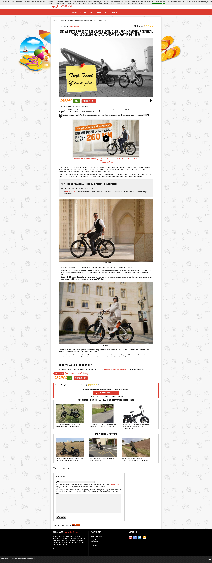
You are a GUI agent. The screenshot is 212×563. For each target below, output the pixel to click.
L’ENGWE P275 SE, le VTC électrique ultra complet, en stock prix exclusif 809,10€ (103, 425)
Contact (55, 549)
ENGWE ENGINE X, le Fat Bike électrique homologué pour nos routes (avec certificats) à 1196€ (135, 426)
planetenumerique (74, 26)
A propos (61, 549)
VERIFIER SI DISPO (88, 101)
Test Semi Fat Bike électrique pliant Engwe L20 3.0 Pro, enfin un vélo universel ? (69, 459)
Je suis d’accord (158, 3)
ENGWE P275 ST (71, 192)
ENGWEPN (66, 101)
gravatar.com (114, 484)
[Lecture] (106, 138)
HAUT (209, 559)
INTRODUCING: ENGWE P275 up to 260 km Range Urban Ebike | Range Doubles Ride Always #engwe (106, 160)
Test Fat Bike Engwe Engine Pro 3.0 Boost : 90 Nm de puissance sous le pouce (136, 459)
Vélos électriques (59, 373)
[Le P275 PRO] (106, 230)
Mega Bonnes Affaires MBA (95, 541)
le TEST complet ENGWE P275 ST (117, 369)
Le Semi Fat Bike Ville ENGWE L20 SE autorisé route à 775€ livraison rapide (68, 425)
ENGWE (85, 373)
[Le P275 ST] (106, 313)
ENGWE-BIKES (107, 163)
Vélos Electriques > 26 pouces (73, 373)
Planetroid (94, 545)
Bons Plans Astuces (97, 536)
